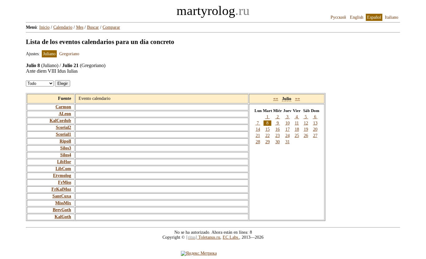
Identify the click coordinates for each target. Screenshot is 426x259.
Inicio (44, 27)
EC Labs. (231, 237)
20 (315, 129)
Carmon (63, 107)
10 (287, 123)
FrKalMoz (61, 189)
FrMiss (64, 182)
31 (287, 141)
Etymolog (62, 175)
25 (297, 135)
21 (258, 135)
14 (258, 129)
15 (267, 129)
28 (258, 141)
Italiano (391, 17)
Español (374, 17)
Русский (338, 17)
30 (277, 141)
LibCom (63, 168)
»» (297, 98)
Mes (79, 27)
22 (267, 135)
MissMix (63, 203)
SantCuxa (61, 196)
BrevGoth (62, 210)
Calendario (62, 27)
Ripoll (65, 141)
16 (277, 129)
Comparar (111, 27)
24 (287, 135)
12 (306, 123)
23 (277, 135)
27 (315, 135)
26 (306, 135)
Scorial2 (63, 127)
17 (287, 129)
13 (315, 123)
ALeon (65, 113)
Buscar (93, 27)
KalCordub (60, 120)
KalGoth (63, 216)
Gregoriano (69, 53)
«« (275, 98)
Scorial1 (63, 134)
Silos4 (65, 155)
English (356, 17)
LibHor (64, 161)
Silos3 (65, 148)
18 (297, 129)
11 (297, 123)
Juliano (49, 53)
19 (306, 129)
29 (267, 141)
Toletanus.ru (203, 237)
